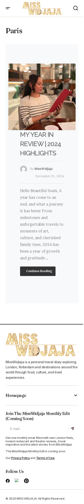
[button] (8, 8)
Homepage (16, 395)
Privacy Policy (20, 458)
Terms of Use (45, 458)
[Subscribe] (73, 428)
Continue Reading (38, 271)
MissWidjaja (43, 168)
